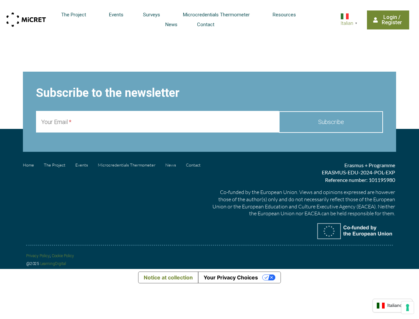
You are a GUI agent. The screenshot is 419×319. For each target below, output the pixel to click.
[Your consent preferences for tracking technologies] (407, 307)
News (171, 24)
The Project (73, 15)
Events (116, 15)
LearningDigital (53, 263)
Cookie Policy (63, 256)
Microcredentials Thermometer (216, 15)
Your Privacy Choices (231, 277)
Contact (205, 24)
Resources (284, 15)
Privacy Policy (38, 256)
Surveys (151, 15)
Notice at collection (168, 277)
